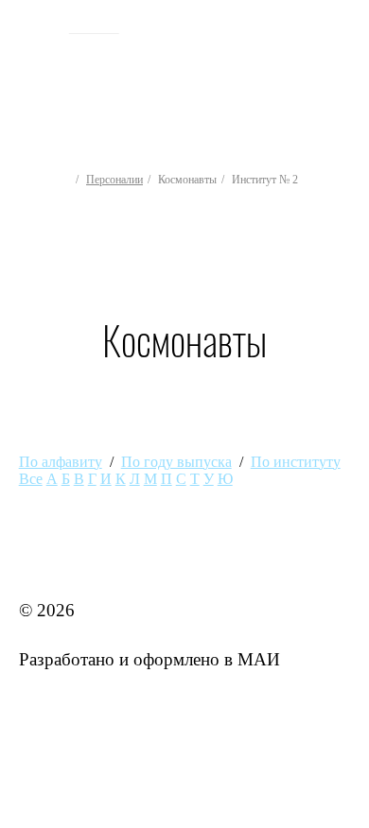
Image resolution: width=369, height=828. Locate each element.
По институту (296, 462)
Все (31, 479)
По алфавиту (60, 462)
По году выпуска (176, 462)
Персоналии (114, 179)
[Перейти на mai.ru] (37, 25)
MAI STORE (68, 562)
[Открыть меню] (346, 74)
